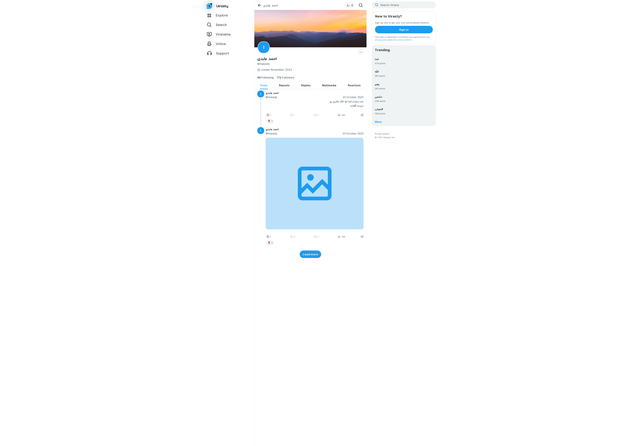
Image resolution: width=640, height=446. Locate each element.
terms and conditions (402, 39)
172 (285, 77)
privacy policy (381, 39)
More (378, 122)
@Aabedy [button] (271, 97)
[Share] (362, 115)
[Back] (259, 5)
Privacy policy (382, 133)
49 (265, 77)
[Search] (361, 5)
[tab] (263, 85)
